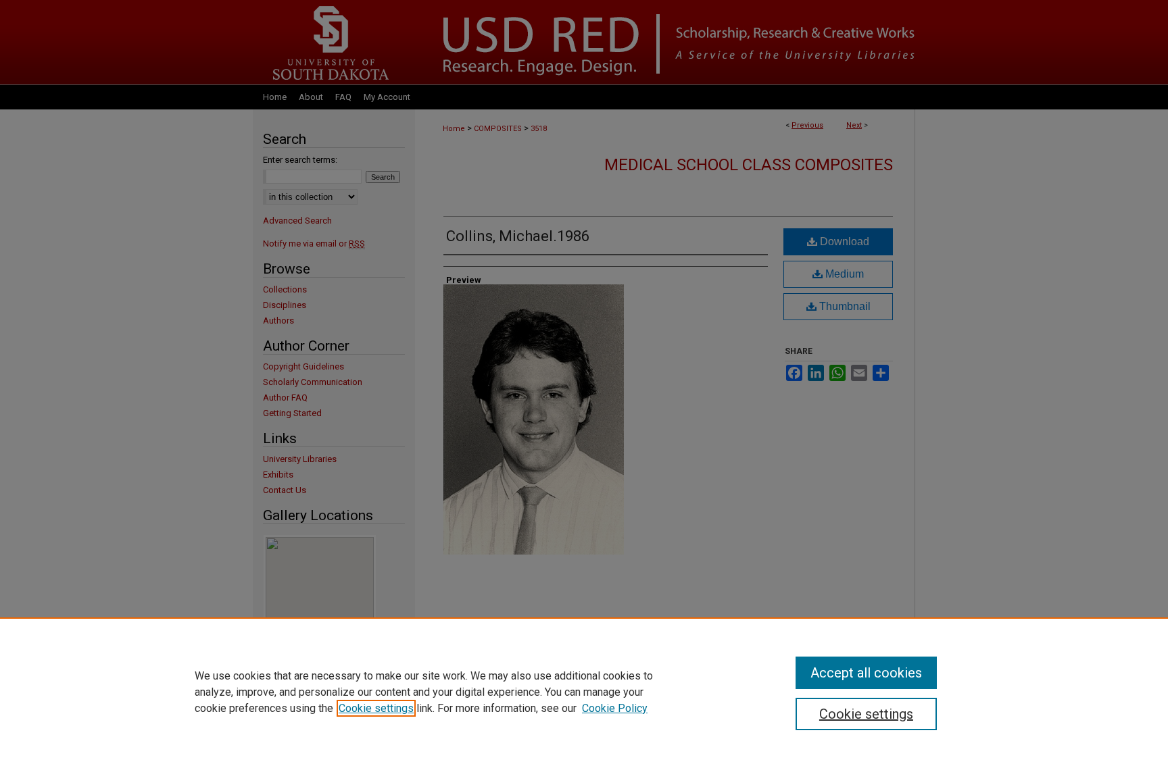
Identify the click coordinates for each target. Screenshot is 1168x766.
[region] (584, 691)
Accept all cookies (866, 673)
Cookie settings (376, 708)
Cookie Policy (615, 708)
